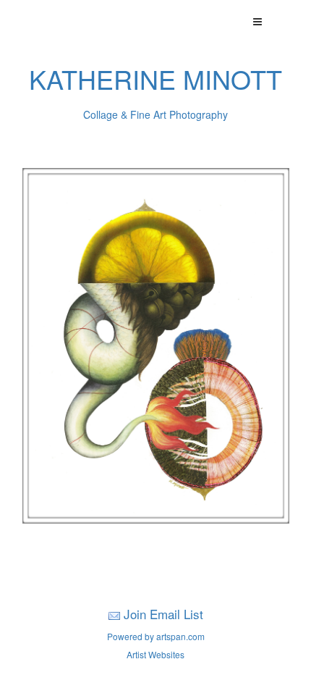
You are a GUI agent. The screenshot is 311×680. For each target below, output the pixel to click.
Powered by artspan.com (156, 636)
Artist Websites (155, 654)
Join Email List (163, 614)
